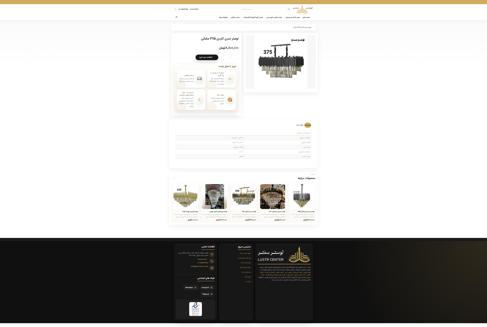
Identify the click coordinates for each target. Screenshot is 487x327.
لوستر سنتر (307, 267)
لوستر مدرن (288, 272)
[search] (289, 9)
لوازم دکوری (301, 277)
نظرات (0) (300, 125)
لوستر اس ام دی (269, 272)
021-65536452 (202, 263)
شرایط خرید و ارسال (245, 253)
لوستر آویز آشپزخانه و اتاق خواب (275, 275)
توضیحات (308, 125)
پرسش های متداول (245, 267)
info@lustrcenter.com (199, 266)
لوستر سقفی (279, 272)
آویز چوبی (289, 275)
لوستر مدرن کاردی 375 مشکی (302, 27)
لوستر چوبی (307, 272)
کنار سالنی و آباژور (299, 275)
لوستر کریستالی (297, 272)
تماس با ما (248, 281)
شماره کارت (248, 277)
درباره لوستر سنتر (246, 272)
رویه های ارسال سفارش (244, 258)
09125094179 (202, 259)
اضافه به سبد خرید (205, 57)
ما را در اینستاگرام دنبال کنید (243, 2)
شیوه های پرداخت (246, 263)
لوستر (262, 270)
